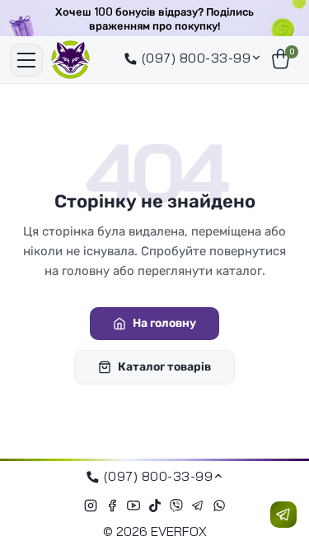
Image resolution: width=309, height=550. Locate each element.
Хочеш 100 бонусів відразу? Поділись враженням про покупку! (154, 19)
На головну (164, 323)
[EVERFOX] (70, 59)
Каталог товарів (164, 367)
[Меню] (26, 60)
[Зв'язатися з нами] (283, 514)
